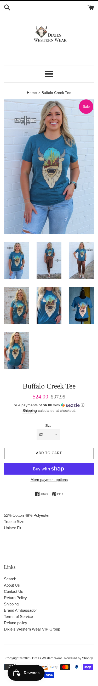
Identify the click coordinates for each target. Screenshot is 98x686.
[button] (49, 405)
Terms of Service (18, 616)
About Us (12, 585)
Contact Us (13, 591)
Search (10, 579)
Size (48, 426)
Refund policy (15, 623)
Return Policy (15, 597)
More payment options (49, 479)
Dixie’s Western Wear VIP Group (32, 629)
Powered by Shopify (78, 658)
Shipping (29, 410)
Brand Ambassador (20, 610)
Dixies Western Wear (47, 658)
